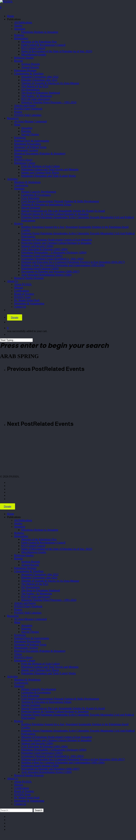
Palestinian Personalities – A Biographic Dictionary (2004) (53, 749)
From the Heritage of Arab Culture (40, 663)
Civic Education (30, 695)
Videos (18, 654)
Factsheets (20, 635)
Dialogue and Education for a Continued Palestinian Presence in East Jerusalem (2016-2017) (73, 759)
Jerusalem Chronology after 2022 (39, 574)
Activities (12, 676)
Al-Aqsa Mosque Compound (30, 619)
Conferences (21, 682)
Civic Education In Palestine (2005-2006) (44, 746)
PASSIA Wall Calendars (27, 612)
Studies (18, 523)
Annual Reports (30, 564)
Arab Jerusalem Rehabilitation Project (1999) (46, 772)
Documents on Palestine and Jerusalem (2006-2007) (50, 768)
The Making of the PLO (34, 584)
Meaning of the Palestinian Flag (39, 539)
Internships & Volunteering (29, 800)
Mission (18, 784)
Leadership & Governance (36, 692)
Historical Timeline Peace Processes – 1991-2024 (48, 599)
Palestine (26, 628)
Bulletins (19, 532)
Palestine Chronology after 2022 (39, 577)
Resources (13, 615)
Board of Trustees (24, 791)
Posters (18, 609)
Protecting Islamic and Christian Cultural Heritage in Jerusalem (56, 740)
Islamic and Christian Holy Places (40, 670)
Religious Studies (24, 555)
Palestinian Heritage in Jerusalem (39, 529)
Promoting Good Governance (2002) (42, 752)
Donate (14, 317)
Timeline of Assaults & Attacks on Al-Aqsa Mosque (50, 580)
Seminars (19, 686)
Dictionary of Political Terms (30, 644)
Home (10, 513)
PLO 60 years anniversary (35, 596)
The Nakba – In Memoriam (36, 593)
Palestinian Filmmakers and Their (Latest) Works (48, 673)
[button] (1, 835)
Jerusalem (19, 526)
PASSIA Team (22, 794)
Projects (18, 721)
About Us (12, 778)
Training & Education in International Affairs (46, 701)
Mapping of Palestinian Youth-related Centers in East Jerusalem (56, 737)
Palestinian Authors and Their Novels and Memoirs (49, 666)
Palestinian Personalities (27, 641)
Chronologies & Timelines (29, 571)
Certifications (21, 788)
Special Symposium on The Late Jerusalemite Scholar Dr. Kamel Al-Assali (63, 708)
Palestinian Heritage (25, 568)
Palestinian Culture (24, 660)
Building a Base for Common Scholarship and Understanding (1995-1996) (63, 762)
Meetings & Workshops (27, 679)
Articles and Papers (25, 603)
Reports (18, 558)
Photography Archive (26, 647)
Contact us (20, 803)
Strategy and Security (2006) (37, 743)
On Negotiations (30, 587)
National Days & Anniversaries (31, 638)
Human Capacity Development (38, 689)
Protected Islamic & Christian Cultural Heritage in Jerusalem (55, 711)
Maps (17, 622)
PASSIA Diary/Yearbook (28, 606)
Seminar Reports (30, 561)
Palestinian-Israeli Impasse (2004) (40, 765)
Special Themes (30, 631)
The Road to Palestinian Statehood (40, 590)
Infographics (21, 536)
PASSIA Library (23, 657)
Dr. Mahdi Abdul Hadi (26, 797)
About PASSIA (23, 781)
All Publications (23, 520)
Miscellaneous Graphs (33, 552)
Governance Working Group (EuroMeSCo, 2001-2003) (52, 756)
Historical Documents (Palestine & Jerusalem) (39, 650)
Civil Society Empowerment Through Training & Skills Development (60, 698)
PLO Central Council (33, 545)
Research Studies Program (29, 775)
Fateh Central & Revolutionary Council (43, 542)
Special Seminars (30, 705)
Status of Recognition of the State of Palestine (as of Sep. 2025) (56, 548)
